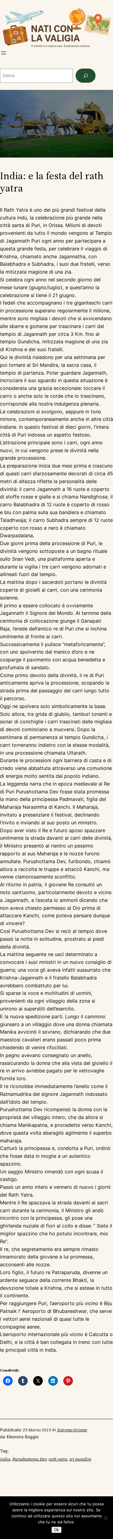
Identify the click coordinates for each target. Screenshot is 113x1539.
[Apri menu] (3, 53)
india (5, 1459)
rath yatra (58, 1459)
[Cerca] (86, 76)
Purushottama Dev (29, 1459)
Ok (56, 1530)
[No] (105, 1518)
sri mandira (80, 1459)
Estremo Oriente (72, 1430)
